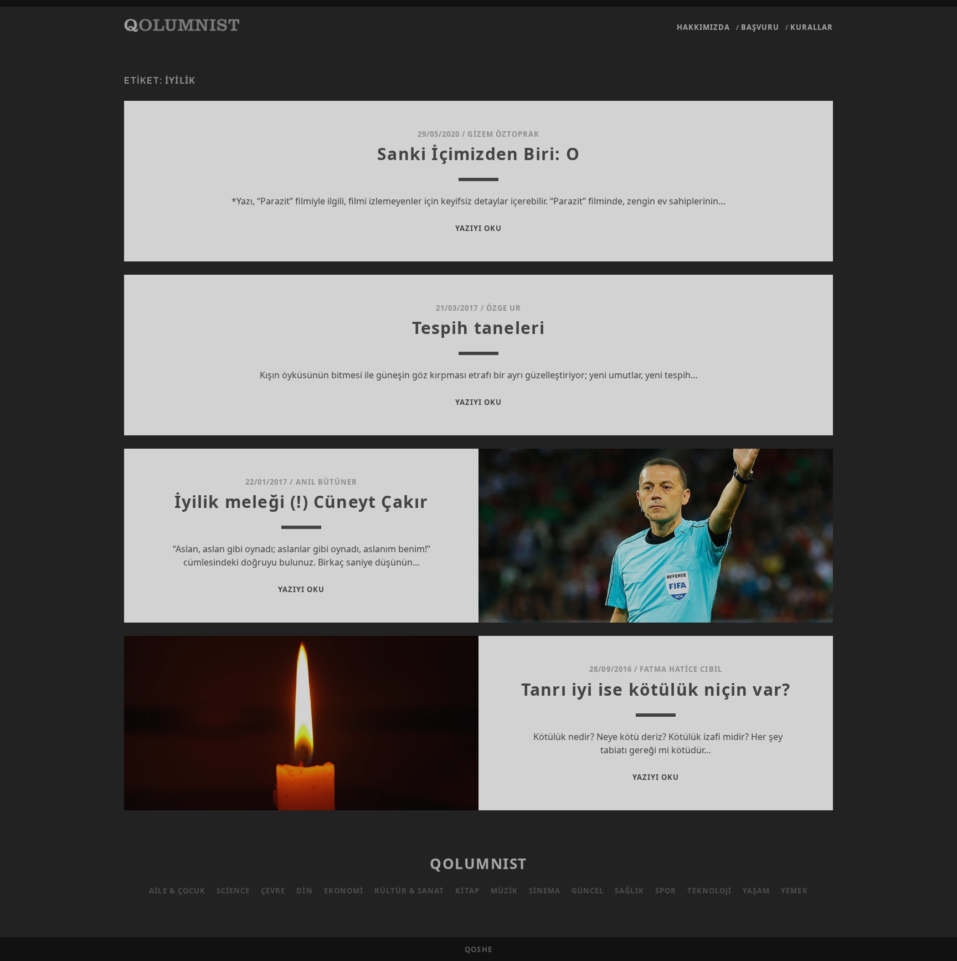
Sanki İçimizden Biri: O (478, 153)
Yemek (794, 891)
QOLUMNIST (478, 863)
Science (233, 891)
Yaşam (756, 891)
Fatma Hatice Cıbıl (681, 669)
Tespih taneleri (479, 327)
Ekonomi (343, 891)
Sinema (544, 891)
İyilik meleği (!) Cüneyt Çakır (301, 501)
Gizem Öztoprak (503, 134)
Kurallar (811, 27)
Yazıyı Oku (478, 228)
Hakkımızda (703, 27)
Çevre (273, 891)
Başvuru (760, 27)
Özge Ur (503, 308)
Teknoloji (709, 891)
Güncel (588, 891)
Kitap (467, 891)
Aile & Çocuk (177, 891)
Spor (665, 891)
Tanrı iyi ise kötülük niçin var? (655, 689)
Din (304, 891)
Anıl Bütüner (327, 482)
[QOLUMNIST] (181, 27)
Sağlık (629, 891)
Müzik (504, 891)
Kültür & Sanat (409, 891)
